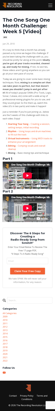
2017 (5, 343)
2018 (5, 347)
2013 (5, 330)
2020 (5, 354)
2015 (5, 337)
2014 (5, 333)
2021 (5, 357)
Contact (13, 395)
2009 (5, 316)
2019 (5, 350)
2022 (5, 360)
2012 (5, 326)
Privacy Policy (26, 395)
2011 (5, 323)
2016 (5, 340)
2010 (5, 37)
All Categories (10, 313)
